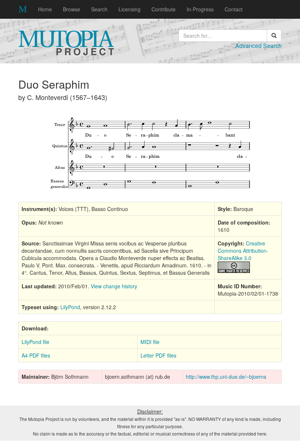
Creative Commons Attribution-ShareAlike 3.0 (243, 251)
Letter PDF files (158, 355)
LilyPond (70, 307)
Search (99, 9)
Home (45, 9)
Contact (234, 9)
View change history (114, 286)
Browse (71, 9)
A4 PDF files (36, 355)
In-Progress (200, 9)
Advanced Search (258, 45)
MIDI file (150, 341)
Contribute (163, 9)
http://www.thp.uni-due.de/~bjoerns (226, 376)
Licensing (129, 9)
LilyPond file (35, 341)
